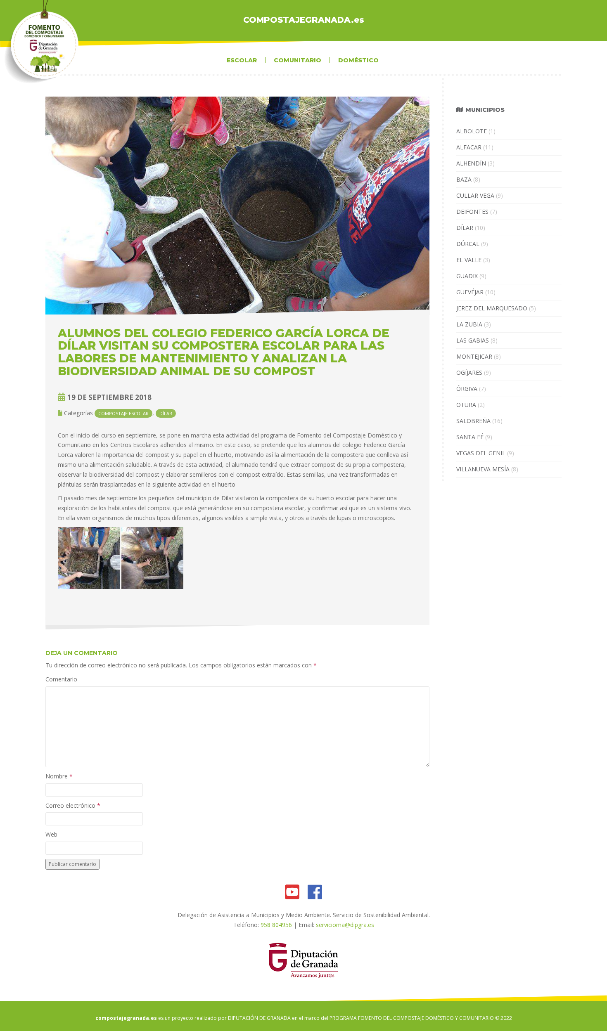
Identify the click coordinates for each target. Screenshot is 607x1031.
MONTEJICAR (474, 356)
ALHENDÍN (471, 163)
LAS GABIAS (472, 340)
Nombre (59, 776)
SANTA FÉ (470, 437)
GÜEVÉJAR (470, 292)
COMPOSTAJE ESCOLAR (123, 413)
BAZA (464, 179)
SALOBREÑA (473, 421)
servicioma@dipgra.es (345, 925)
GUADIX (467, 276)
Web (51, 834)
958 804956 (276, 925)
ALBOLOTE (471, 131)
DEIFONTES (472, 211)
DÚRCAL (467, 244)
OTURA (466, 405)
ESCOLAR (242, 60)
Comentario (61, 679)
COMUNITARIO (297, 60)
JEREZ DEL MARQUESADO (491, 308)
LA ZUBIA (469, 324)
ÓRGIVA (466, 389)
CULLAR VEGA (475, 195)
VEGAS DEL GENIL (480, 453)
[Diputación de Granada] (304, 959)
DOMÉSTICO (358, 60)
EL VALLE (468, 260)
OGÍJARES (469, 372)
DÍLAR (165, 413)
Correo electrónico (72, 805)
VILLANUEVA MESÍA (483, 469)
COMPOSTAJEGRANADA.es (303, 20)
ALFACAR (468, 147)
